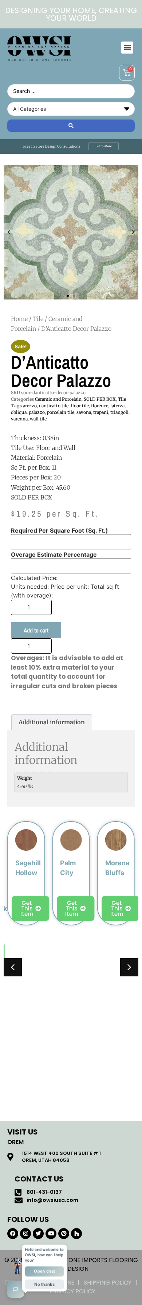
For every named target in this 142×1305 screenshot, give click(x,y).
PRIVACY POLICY (72, 1291)
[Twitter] (38, 1233)
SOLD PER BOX (100, 399)
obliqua (19, 412)
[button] (127, 48)
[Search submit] (71, 125)
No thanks (44, 1284)
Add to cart (36, 630)
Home (19, 318)
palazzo (37, 412)
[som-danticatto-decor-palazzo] (71, 232)
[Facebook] (12, 1233)
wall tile (38, 419)
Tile (38, 318)
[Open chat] (15, 1289)
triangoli (119, 412)
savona (83, 412)
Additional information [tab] (52, 722)
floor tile (80, 405)
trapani (100, 412)
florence (99, 405)
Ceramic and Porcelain (58, 399)
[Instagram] (25, 1233)
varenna (19, 419)
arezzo (30, 405)
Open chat (44, 1271)
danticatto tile (53, 405)
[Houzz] (76, 1233)
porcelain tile (60, 412)
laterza (117, 405)
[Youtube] (51, 1233)
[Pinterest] (63, 1233)
